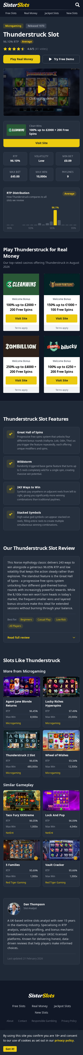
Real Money (30, 13)
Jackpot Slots (52, 13)
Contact (22, 1021)
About (10, 1021)
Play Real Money (21, 59)
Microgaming (13, 26)
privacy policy (64, 1040)
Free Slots (11, 13)
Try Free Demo (64, 59)
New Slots (72, 13)
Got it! (10, 1049)
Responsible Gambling (44, 1021)
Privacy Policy (69, 1021)
